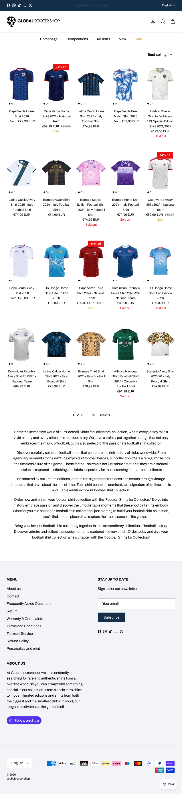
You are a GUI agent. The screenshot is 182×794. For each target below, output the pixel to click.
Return (12, 611)
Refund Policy (18, 641)
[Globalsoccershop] (33, 22)
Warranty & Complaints (25, 619)
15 (93, 415)
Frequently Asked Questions (29, 603)
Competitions (77, 39)
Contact (13, 596)
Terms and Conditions (24, 626)
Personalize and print (23, 648)
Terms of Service (20, 633)
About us (14, 589)
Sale (138, 39)
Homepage (49, 39)
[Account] (152, 21)
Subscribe (111, 617)
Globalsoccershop (18, 778)
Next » (105, 415)
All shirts (103, 39)
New (122, 39)
